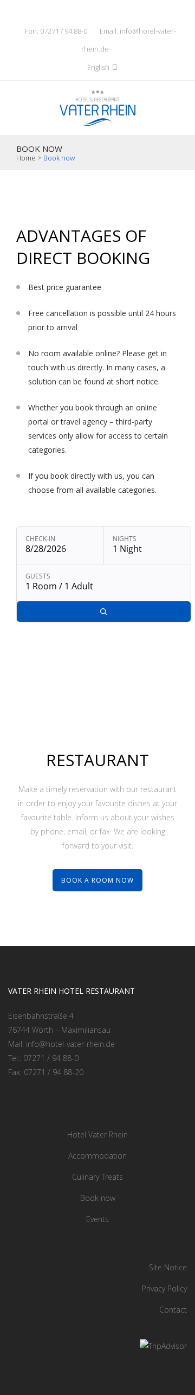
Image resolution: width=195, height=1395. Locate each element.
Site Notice (168, 1267)
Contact (173, 1309)
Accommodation (97, 1155)
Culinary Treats (97, 1177)
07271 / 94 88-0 (63, 31)
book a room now (97, 880)
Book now (97, 1198)
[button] (71, 67)
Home (26, 158)
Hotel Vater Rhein (97, 1134)
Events (97, 1219)
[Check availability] (104, 611)
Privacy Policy (164, 1288)
